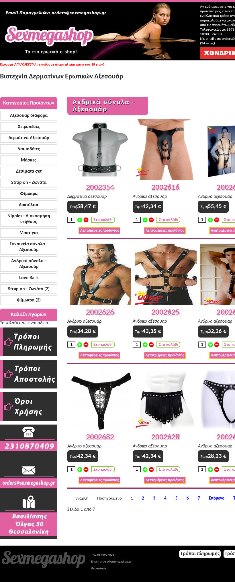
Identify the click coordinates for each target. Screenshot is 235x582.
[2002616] (166, 179)
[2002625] (166, 304)
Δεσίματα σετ (29, 171)
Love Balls (28, 278)
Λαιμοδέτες (28, 149)
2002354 (100, 188)
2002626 (100, 313)
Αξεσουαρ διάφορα (29, 115)
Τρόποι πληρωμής (200, 554)
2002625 (165, 313)
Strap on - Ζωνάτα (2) (29, 289)
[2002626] (100, 304)
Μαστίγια (28, 233)
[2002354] (100, 179)
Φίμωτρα (29, 194)
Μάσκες (28, 160)
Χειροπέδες (29, 127)
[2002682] (100, 429)
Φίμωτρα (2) (29, 300)
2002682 (100, 437)
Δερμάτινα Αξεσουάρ (29, 138)
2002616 (165, 188)
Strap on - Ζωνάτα (28, 182)
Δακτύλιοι (28, 205)
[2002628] (166, 429)
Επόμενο (216, 498)
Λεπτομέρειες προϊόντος (99, 230)
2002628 (165, 437)
